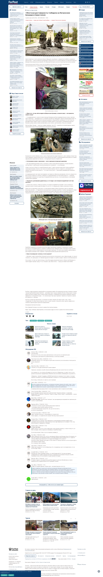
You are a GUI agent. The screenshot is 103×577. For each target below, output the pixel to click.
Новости (26, 2)
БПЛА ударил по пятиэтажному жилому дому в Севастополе (51, 505)
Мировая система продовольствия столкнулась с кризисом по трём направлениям (85, 25)
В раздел (17, 203)
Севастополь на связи (86, 45)
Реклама (74, 7)
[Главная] (13, 1)
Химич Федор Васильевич (16, 97)
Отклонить (4, 575)
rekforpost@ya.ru (81, 555)
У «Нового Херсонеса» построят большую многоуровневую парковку (85, 152)
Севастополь (33, 7)
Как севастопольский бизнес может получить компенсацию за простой (85, 216)
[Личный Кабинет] (86, 2)
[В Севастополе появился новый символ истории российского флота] (56, 333)
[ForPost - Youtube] (54, 559)
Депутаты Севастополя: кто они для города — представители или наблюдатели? (16, 178)
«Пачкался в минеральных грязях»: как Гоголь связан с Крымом (41, 342)
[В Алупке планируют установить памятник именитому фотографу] (56, 326)
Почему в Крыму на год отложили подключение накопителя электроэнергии (85, 134)
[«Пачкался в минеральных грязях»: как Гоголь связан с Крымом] (29, 340)
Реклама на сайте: (81, 549)
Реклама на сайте (13, 554)
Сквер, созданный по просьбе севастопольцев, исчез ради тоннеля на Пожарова (86, 146)
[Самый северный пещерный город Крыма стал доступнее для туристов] (51, 520)
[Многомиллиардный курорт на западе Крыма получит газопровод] (68, 520)
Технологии (68, 2)
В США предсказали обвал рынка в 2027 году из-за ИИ (85, 37)
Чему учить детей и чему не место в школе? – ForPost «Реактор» (85, 176)
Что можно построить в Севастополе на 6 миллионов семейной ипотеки (16, 14)
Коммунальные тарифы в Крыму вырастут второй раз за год (16, 40)
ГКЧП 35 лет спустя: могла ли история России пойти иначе (85, 221)
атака (40, 501)
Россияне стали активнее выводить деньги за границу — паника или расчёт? (16, 77)
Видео (68, 7)
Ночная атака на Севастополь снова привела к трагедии (16, 51)
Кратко (64, 556)
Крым (41, 7)
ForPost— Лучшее (71, 559)
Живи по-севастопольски (87, 63)
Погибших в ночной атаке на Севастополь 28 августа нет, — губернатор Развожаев (33, 505)
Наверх (99, 571)
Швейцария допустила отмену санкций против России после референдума (86, 14)
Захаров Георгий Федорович (16, 111)
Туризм (56, 2)
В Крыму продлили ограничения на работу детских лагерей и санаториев (33, 533)
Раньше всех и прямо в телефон (86, 57)
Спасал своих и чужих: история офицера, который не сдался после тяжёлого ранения (16, 20)
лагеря (39, 529)
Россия (47, 7)
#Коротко (49, 2)
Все (26, 7)
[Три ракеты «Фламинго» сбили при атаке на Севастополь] (68, 493)
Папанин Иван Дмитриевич (16, 104)
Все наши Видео (85, 48)
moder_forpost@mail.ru (17, 567)
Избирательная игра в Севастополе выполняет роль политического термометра (16, 196)
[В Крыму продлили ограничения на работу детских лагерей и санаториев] (33, 520)
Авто (75, 2)
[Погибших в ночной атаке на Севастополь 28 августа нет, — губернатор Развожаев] (33, 493)
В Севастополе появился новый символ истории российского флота (69, 335)
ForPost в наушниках (86, 66)
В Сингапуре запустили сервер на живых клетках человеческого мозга (84, 31)
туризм (57, 529)
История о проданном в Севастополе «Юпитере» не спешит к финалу (85, 158)
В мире (54, 7)
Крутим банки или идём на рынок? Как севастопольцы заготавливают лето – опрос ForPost (16, 27)
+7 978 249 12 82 (12, 569)
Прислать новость (17, 6)
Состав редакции (72, 556)
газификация (73, 529)
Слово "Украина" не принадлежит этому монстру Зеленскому (15, 169)
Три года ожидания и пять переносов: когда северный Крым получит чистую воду (85, 210)
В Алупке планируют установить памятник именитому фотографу (67, 328)
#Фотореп (61, 7)
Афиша (62, 2)
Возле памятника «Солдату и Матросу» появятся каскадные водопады (42, 335)
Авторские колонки (49, 556)
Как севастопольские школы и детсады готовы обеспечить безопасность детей (86, 170)
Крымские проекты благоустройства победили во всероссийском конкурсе (42, 328)
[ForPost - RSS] (51, 559)
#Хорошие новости (40, 2)
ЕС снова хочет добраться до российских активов (85, 19)
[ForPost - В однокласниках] (55, 559)
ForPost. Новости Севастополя (43, 562)
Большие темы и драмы (86, 60)
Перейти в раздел (17, 133)
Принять (11, 575)
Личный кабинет (86, 6)
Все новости (41, 556)
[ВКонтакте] (26, 316)
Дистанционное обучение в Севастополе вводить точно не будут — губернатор (16, 71)
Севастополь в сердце (86, 54)
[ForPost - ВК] (52, 559)
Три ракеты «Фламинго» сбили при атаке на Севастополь (68, 505)
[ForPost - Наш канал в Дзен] (56, 559)
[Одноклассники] (30, 316)
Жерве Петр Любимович (15, 108)
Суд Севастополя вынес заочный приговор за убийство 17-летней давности (16, 34)
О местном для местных (86, 51)
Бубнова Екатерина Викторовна (17, 119)
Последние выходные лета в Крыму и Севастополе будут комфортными (16, 82)
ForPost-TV (58, 556)
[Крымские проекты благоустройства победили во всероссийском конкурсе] (29, 326)
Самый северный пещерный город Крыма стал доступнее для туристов (51, 533)
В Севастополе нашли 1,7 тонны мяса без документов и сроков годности (16, 46)
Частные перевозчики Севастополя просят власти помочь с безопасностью (85, 164)
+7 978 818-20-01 (81, 553)
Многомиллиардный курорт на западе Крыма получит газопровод (68, 533)
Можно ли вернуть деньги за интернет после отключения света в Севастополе (85, 226)
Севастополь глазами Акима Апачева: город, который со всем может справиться (85, 198)
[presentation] (71, 490)
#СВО (31, 2)
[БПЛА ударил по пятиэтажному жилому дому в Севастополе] (51, 493)
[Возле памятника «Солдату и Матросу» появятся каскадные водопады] (29, 333)
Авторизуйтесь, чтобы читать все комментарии (51, 484)
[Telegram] (33, 316)
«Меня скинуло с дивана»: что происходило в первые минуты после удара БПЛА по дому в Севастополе (16, 64)
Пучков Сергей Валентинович (16, 130)
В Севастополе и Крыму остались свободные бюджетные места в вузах (85, 115)
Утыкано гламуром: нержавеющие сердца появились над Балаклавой (16, 187)
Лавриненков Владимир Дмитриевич (18, 126)
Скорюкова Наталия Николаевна (17, 115)
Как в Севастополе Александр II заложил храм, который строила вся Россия (86, 204)
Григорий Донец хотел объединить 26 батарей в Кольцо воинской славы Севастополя (15, 57)
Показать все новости (17, 87)
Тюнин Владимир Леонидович (16, 123)
